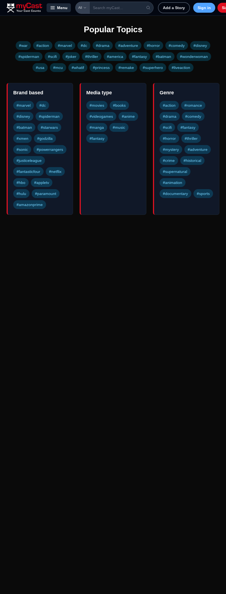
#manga (97, 127)
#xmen (22, 138)
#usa (40, 67)
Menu (62, 8)
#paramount (45, 193)
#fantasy (139, 56)
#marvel (65, 45)
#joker (71, 56)
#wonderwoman (194, 56)
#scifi (52, 56)
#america (115, 56)
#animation (172, 182)
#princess (101, 67)
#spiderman (28, 56)
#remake (126, 67)
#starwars (49, 127)
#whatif (78, 67)
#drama (102, 45)
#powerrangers (50, 149)
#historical (192, 160)
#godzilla (45, 138)
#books (119, 105)
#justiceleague (29, 160)
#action (42, 45)
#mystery (171, 149)
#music (119, 127)
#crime (169, 160)
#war (23, 45)
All (80, 8)
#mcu (58, 67)
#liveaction (181, 67)
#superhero (153, 67)
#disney (200, 45)
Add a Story (174, 8)
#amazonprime (30, 204)
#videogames (101, 116)
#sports (203, 193)
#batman (163, 56)
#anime (128, 116)
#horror (153, 45)
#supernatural (175, 171)
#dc (84, 45)
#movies (97, 105)
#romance (193, 105)
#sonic (22, 149)
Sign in (204, 8)
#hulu (21, 193)
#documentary (175, 193)
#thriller (91, 56)
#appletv (41, 182)
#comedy (177, 45)
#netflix (55, 171)
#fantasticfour (28, 171)
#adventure (128, 45)
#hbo (21, 182)
